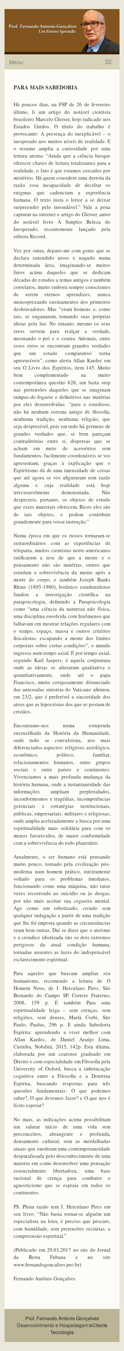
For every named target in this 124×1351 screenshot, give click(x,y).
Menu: (16, 62)
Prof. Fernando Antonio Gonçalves (62, 1318)
